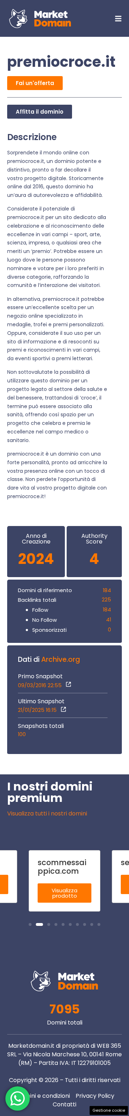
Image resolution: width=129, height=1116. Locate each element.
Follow (40, 609)
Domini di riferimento (45, 590)
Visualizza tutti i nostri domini (47, 813)
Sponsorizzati (49, 630)
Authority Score (94, 539)
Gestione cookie (108, 1110)
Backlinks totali (37, 599)
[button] (30, 924)
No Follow (44, 620)
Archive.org (60, 659)
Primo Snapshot (40, 676)
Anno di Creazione (36, 539)
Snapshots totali (41, 726)
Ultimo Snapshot (41, 701)
